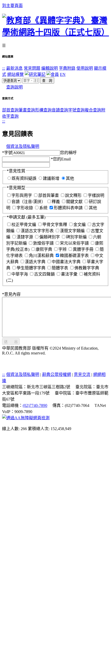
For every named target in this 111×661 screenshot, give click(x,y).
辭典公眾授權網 (56, 374)
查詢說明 (14, 87)
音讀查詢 (60, 110)
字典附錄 (67, 68)
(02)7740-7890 (35, 405)
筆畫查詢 (27, 110)
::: (3, 68)
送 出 (11, 342)
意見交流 (82, 374)
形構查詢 (43, 110)
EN (63, 74)
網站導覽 (15, 74)
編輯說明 (49, 68)
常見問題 (32, 68)
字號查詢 (76, 110)
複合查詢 (93, 110)
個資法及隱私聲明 (22, 146)
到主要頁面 (12, 5)
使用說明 (84, 68)
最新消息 (14, 68)
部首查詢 (10, 110)
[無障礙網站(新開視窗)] (26, 418)
